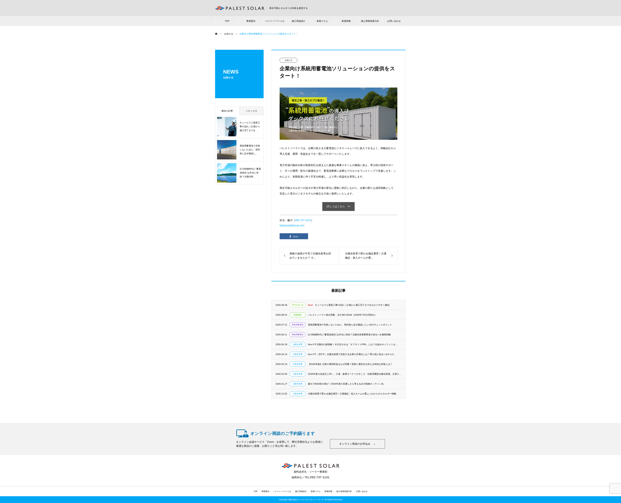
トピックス (251, 111)
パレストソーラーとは (274, 21)
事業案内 (250, 21)
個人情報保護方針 (370, 21)
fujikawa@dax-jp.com (292, 225)
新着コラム (322, 21)
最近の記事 (227, 111)
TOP (227, 21)
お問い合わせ (394, 21)
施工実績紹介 (298, 21)
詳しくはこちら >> (338, 206)
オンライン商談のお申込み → (357, 443)
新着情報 (346, 21)
